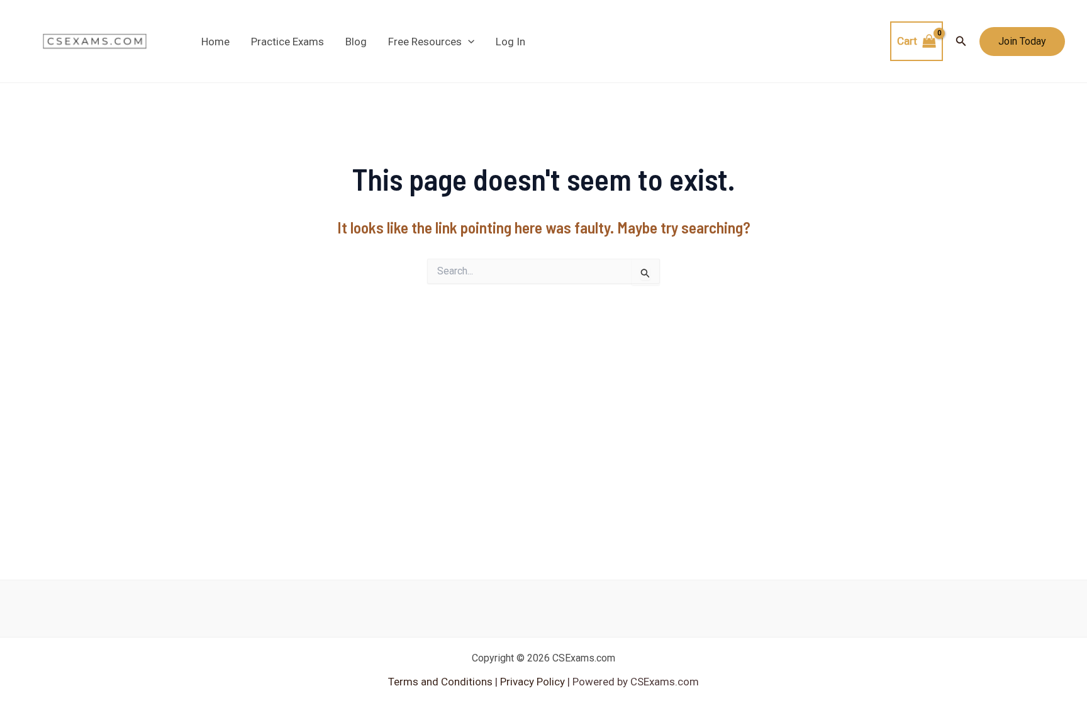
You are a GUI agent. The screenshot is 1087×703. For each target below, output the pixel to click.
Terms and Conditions (441, 681)
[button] (468, 41)
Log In (510, 41)
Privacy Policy (531, 681)
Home (215, 41)
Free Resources (425, 41)
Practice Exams (287, 41)
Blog (356, 41)
